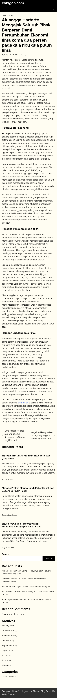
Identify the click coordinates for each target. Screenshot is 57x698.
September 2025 (9, 645)
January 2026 (8, 626)
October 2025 (8, 640)
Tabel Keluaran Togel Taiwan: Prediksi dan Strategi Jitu (26, 586)
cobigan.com (13, 3)
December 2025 (9, 631)
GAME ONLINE (8, 16)
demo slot (23, 402)
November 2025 (9, 635)
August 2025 (7, 650)
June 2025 (6, 660)
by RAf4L (5, 55)
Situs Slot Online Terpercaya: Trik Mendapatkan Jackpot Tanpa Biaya (21, 525)
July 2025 (6, 655)
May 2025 (6, 665)
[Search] (52, 8)
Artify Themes (9, 694)
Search (5, 554)
